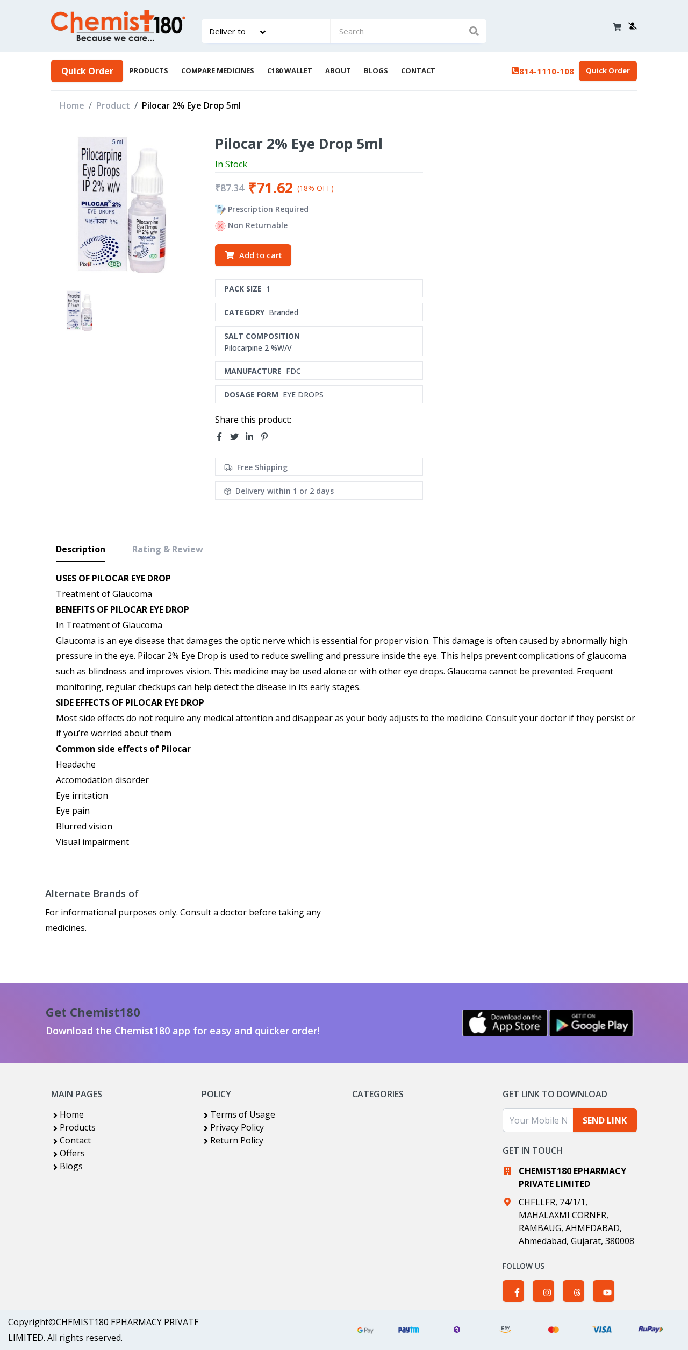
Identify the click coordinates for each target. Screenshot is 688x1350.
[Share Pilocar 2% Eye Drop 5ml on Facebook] (222, 437)
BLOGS (376, 70)
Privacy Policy (237, 1127)
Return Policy (236, 1140)
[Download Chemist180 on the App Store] (505, 1023)
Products (78, 1127)
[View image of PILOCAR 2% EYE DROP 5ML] (80, 310)
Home (72, 105)
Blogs (71, 1166)
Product (113, 105)
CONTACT (418, 70)
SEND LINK (605, 1120)
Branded (283, 312)
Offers (72, 1153)
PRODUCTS (149, 70)
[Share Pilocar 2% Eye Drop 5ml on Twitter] (237, 437)
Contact (75, 1140)
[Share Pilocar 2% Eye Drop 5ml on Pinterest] (267, 437)
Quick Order (87, 71)
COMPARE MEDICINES (217, 70)
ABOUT (338, 70)
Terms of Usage (242, 1114)
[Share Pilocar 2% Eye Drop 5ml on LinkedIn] (252, 437)
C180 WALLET (289, 70)
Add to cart (260, 255)
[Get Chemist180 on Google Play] (591, 1023)
